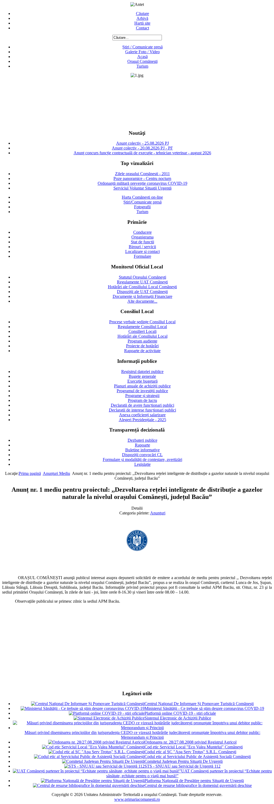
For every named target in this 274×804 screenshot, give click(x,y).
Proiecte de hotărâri (142, 346)
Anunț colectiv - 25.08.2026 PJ (142, 143)
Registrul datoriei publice (142, 371)
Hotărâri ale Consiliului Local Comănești (142, 286)
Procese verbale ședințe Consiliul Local (142, 322)
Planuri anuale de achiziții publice (142, 386)
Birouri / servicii (142, 246)
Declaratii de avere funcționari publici (142, 405)
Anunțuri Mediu (56, 473)
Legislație (142, 464)
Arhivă (142, 18)
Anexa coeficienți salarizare (142, 415)
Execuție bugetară (142, 381)
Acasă (142, 56)
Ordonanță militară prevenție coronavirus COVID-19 (142, 183)
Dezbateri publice (142, 440)
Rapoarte (142, 445)
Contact (142, 28)
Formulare (142, 256)
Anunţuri (157, 513)
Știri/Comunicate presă (142, 202)
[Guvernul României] (137, 549)
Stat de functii (142, 242)
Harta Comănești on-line (142, 197)
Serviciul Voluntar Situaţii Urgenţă (142, 188)
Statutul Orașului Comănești (142, 277)
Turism (142, 66)
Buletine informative (142, 450)
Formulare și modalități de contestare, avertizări (142, 459)
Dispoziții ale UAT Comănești (142, 291)
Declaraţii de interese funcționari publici (142, 410)
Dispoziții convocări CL (142, 454)
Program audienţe (142, 341)
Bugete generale (142, 376)
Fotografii (142, 207)
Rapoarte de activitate (142, 350)
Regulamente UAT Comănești (142, 282)
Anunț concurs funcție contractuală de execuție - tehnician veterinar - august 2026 (142, 153)
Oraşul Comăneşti (142, 61)
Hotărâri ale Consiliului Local (142, 336)
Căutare (142, 13)
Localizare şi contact (142, 251)
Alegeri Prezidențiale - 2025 (142, 419)
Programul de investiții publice (142, 390)
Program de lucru (142, 400)
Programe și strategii (142, 395)
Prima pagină (30, 473)
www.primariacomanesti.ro (137, 799)
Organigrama (142, 237)
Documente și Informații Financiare (142, 296)
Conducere (142, 232)
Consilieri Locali (142, 331)
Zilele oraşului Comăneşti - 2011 (142, 173)
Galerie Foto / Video (142, 51)
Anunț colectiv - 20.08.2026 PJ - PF (142, 148)
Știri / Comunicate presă (142, 47)
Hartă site (142, 23)
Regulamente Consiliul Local (142, 326)
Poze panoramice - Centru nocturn (142, 178)
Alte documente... (142, 301)
